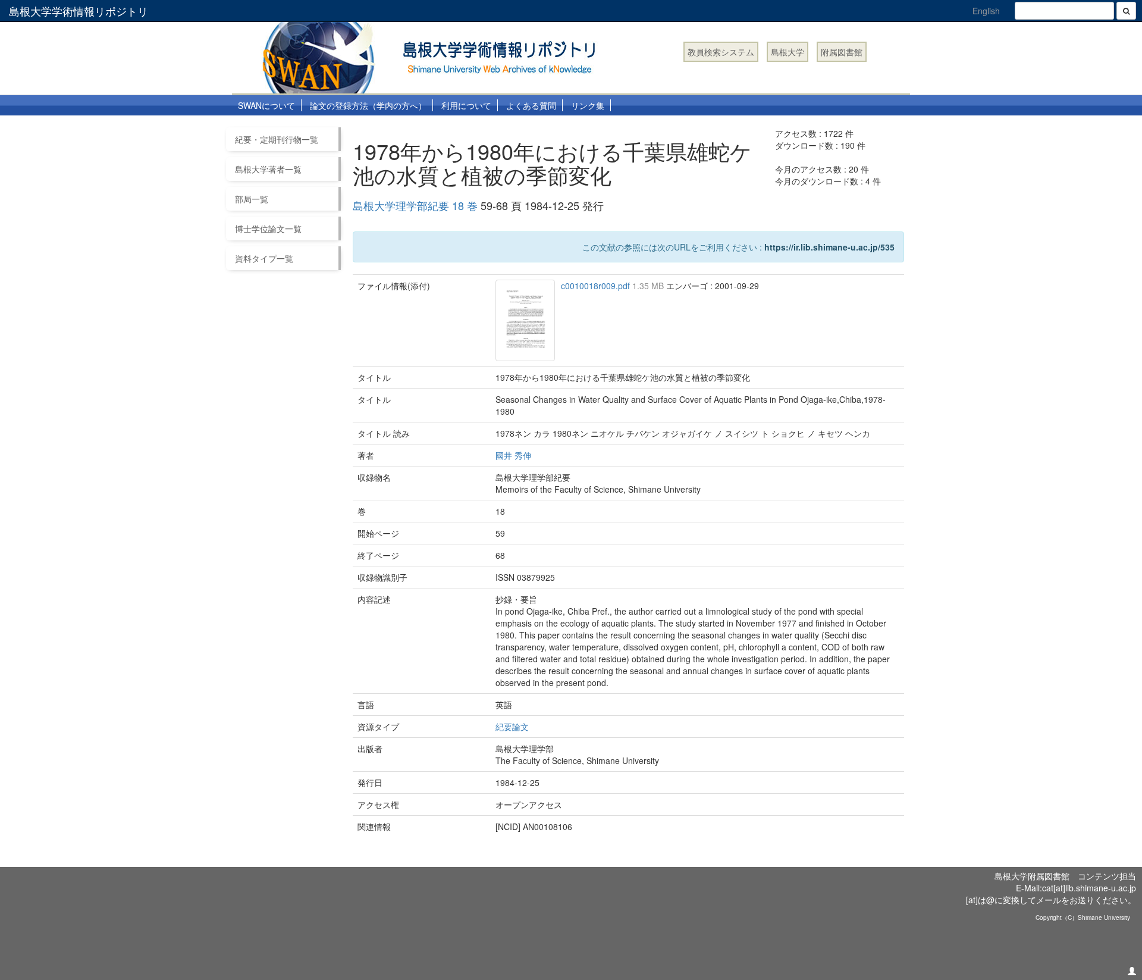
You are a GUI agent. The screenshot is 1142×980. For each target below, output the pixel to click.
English (986, 11)
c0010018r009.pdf (596, 286)
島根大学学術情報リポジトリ (78, 10)
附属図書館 (841, 52)
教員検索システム (721, 52)
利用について (466, 105)
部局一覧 (251, 199)
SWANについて (266, 105)
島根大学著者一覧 (268, 169)
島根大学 (787, 52)
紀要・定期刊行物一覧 (276, 139)
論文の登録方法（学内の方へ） (368, 105)
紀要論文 (512, 726)
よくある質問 (531, 105)
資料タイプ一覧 (264, 258)
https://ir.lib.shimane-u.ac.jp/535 (829, 247)
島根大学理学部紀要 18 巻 (415, 205)
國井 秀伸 (513, 455)
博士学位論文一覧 (268, 228)
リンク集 (587, 105)
